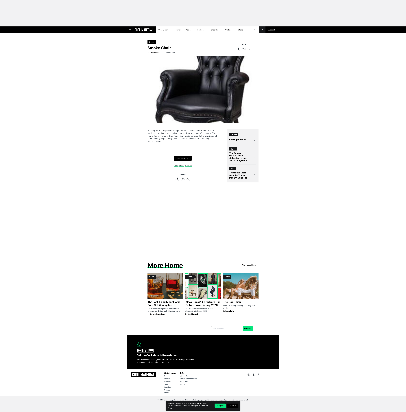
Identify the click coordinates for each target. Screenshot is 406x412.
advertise (184, 381)
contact (183, 384)
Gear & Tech (163, 30)
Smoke (181, 165)
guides (167, 390)
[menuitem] (164, 29)
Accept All (220, 405)
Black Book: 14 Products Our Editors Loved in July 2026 (202, 303)
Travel (178, 30)
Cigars (176, 165)
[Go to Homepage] (144, 30)
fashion (167, 379)
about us (184, 376)
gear (166, 376)
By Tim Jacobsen (153, 53)
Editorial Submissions (188, 379)
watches (167, 387)
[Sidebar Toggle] (130, 30)
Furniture (188, 165)
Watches (189, 30)
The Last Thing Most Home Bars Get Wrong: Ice (163, 303)
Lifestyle (214, 30)
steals (240, 30)
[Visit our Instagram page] (262, 30)
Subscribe (272, 30)
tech (166, 384)
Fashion (200, 30)
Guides (228, 30)
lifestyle (167, 381)
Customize (232, 405)
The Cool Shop (232, 302)
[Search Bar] (255, 29)
